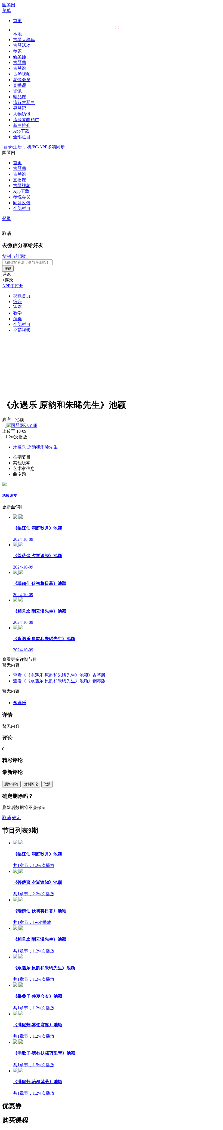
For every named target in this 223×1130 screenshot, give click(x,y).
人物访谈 (21, 114)
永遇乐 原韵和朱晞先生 (35, 447)
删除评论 (11, 784)
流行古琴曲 (24, 102)
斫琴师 (19, 56)
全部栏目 (21, 137)
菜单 (6, 10)
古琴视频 (21, 74)
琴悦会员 (21, 79)
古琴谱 (19, 68)
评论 (7, 268)
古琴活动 (21, 45)
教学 (17, 313)
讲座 (17, 307)
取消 (6, 233)
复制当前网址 (15, 256)
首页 (17, 20)
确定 (16, 817)
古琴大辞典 (24, 39)
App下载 (21, 131)
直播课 (19, 85)
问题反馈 (21, 202)
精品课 (19, 96)
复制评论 (31, 784)
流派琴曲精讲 (26, 119)
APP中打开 (12, 285)
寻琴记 (19, 108)
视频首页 (21, 296)
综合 (17, 301)
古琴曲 (19, 62)
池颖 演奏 (9, 495)
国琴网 (8, 4)
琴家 (17, 51)
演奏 (17, 318)
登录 (6, 218)
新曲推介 (21, 125)
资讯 (17, 91)
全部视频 (21, 330)
